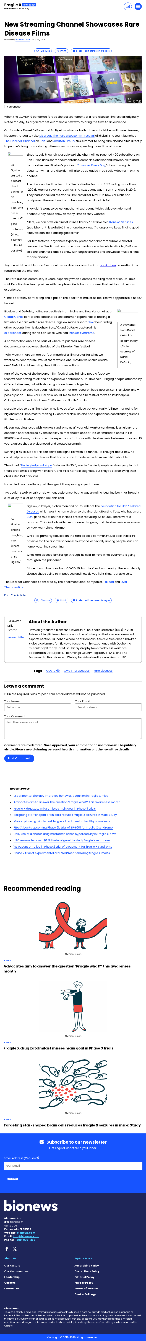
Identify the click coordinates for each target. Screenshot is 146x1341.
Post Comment (19, 758)
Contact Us (11, 1288)
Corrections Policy (87, 1271)
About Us (10, 1258)
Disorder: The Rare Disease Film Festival (67, 136)
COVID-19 (53, 671)
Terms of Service (86, 1288)
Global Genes (13, 317)
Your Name (12, 701)
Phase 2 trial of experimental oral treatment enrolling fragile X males (62, 853)
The (7, 141)
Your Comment (15, 716)
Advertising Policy (86, 1265)
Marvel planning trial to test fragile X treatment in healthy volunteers (62, 821)
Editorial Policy (84, 1277)
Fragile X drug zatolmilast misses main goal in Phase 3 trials (55, 809)
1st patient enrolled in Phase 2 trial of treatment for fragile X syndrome (63, 847)
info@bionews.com (26, 1236)
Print (62, 50)
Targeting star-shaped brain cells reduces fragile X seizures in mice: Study (65, 815)
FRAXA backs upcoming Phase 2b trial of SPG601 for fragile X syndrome (63, 827)
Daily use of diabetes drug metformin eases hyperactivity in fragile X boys (65, 834)
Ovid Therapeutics (77, 671)
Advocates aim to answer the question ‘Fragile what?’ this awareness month (67, 802)
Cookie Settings (85, 1294)
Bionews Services (121, 222)
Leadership (12, 1277)
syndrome (86, 333)
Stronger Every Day (91, 165)
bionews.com (26, 1233)
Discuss (44, 50)
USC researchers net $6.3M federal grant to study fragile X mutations (62, 840)
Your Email (82, 701)
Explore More (83, 1258)
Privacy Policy (83, 1283)
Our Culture (12, 1265)
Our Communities (16, 1271)
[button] (128, 6)
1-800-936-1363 (24, 1240)
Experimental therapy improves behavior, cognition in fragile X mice (61, 796)
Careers (9, 1283)
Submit (12, 1179)
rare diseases (103, 671)
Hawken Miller (22, 39)
